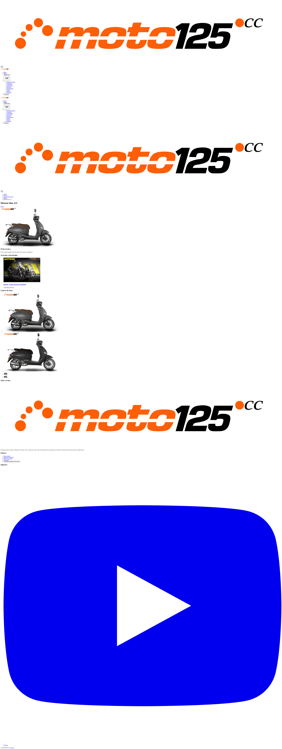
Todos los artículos (10, 82)
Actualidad (9, 83)
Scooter (5, 195)
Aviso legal (6, 460)
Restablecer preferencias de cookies (12, 461)
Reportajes (8, 92)
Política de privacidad (9, 457)
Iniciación (8, 87)
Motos (5, 72)
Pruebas (8, 90)
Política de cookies (8, 458)
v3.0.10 (12, 747)
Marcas (5, 73)
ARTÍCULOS (7, 75)
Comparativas (9, 84)
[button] (33, 331)
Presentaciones (9, 88)
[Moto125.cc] (141, 65)
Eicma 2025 (9, 86)
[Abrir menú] (2, 67)
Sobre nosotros (7, 456)
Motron (5, 198)
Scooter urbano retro (8, 196)
